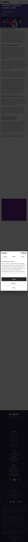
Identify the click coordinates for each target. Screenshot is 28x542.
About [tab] (23, 256)
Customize (13, 283)
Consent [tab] (5, 256)
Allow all (14, 279)
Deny (14, 287)
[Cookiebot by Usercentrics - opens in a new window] (21, 253)
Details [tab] (14, 256)
